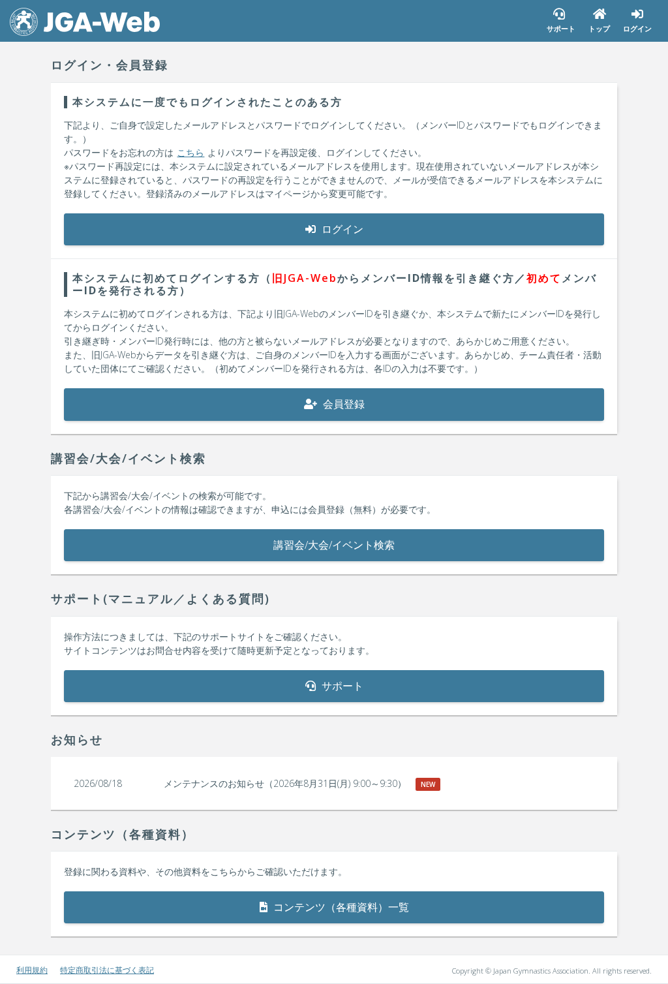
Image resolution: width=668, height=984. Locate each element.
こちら (190, 152)
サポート (341, 686)
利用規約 (32, 970)
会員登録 (342, 404)
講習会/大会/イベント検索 (334, 545)
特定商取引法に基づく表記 (107, 970)
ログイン (341, 229)
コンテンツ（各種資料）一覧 (340, 907)
